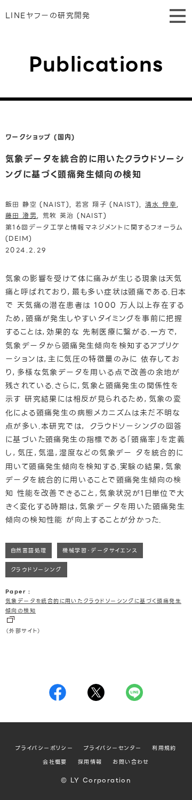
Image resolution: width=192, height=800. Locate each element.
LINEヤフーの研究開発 (48, 15)
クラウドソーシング (36, 569)
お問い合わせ (131, 761)
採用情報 (90, 761)
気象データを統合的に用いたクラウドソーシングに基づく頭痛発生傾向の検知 (93, 606)
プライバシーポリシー (44, 748)
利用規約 (164, 748)
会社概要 (55, 761)
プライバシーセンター (112, 748)
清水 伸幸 (161, 204)
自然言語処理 (28, 550)
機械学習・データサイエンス (99, 550)
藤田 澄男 (21, 215)
